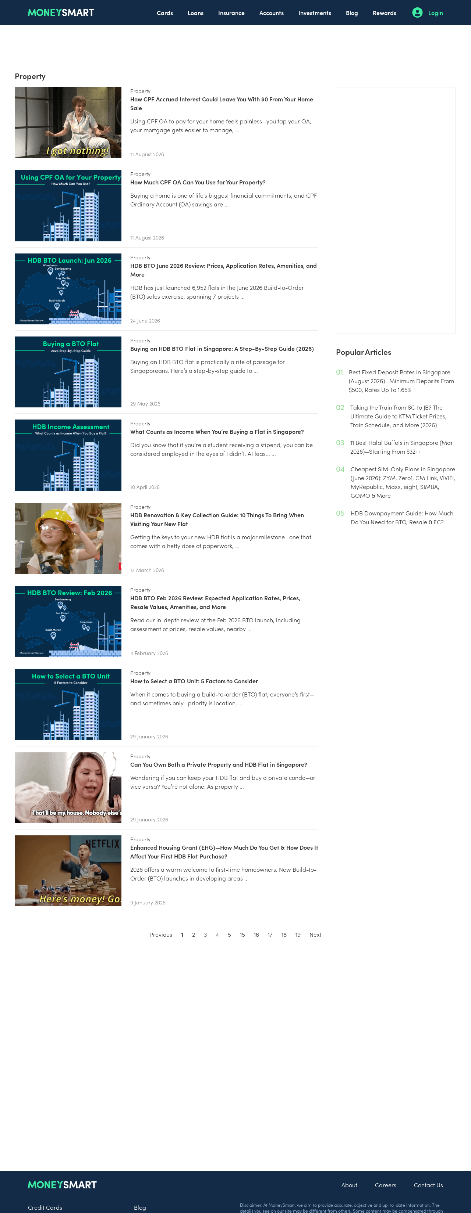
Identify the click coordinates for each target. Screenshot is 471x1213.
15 (242, 934)
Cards (165, 12)
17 (270, 934)
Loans (195, 12)
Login (435, 12)
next (315, 934)
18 (284, 934)
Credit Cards (45, 1207)
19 (298, 934)
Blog (352, 12)
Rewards (384, 12)
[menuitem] (164, 12)
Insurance (231, 12)
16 (256, 934)
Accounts (271, 12)
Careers (385, 1185)
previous (160, 934)
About (349, 1185)
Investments (314, 12)
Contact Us (428, 1185)
